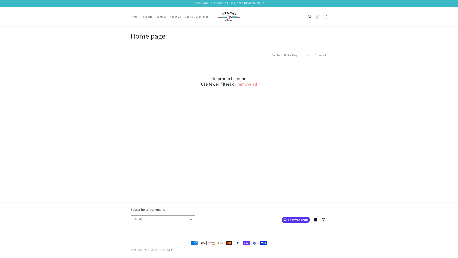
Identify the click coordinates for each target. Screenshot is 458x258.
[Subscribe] (191, 219)
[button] (310, 17)
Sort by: (276, 55)
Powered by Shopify (164, 250)
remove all (247, 84)
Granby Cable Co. (146, 250)
